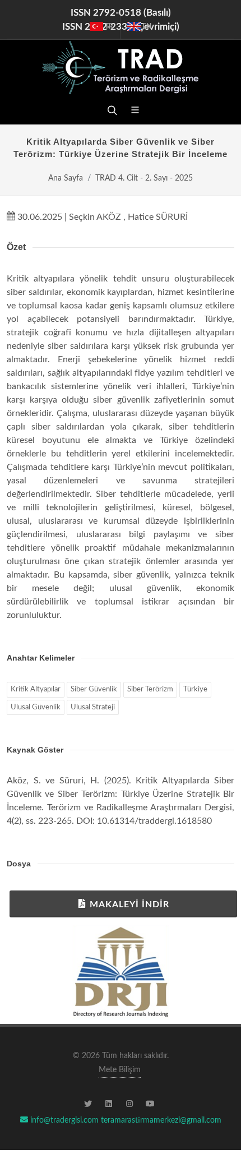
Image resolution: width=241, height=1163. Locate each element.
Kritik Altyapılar (36, 689)
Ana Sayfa (65, 178)
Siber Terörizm (150, 689)
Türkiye (195, 689)
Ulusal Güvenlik (36, 707)
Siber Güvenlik (94, 689)
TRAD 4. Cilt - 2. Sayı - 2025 (144, 178)
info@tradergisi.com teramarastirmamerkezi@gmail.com (124, 1120)
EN (146, 26)
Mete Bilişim (120, 1070)
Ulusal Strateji (93, 707)
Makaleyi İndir (129, 904)
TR (108, 26)
